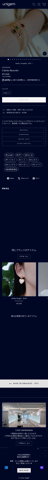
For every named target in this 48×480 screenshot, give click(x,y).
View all (24, 256)
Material (24, 130)
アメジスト (10, 160)
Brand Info (24, 139)
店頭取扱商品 (11, 169)
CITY (18, 155)
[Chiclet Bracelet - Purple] (6, 232)
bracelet (9, 155)
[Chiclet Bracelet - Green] (12, 232)
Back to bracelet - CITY (26, 383)
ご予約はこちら (24, 443)
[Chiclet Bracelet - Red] (9, 232)
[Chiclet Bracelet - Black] (15, 232)
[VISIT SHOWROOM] (24, 415)
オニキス (33, 160)
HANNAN (6, 67)
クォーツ (37, 164)
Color (5, 89)
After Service (24, 143)
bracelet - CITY (26, 63)
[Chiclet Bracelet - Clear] (3, 232)
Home (17, 63)
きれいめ (29, 155)
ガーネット (24, 164)
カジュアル (10, 164)
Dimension (24, 134)
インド (22, 160)
